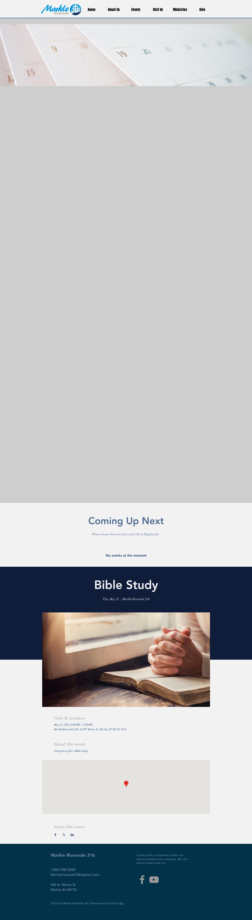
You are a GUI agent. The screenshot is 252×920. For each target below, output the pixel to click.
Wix (121, 903)
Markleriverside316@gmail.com (75, 875)
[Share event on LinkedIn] (72, 834)
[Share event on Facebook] (55, 834)
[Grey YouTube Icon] (154, 879)
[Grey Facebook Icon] (142, 879)
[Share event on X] (63, 834)
